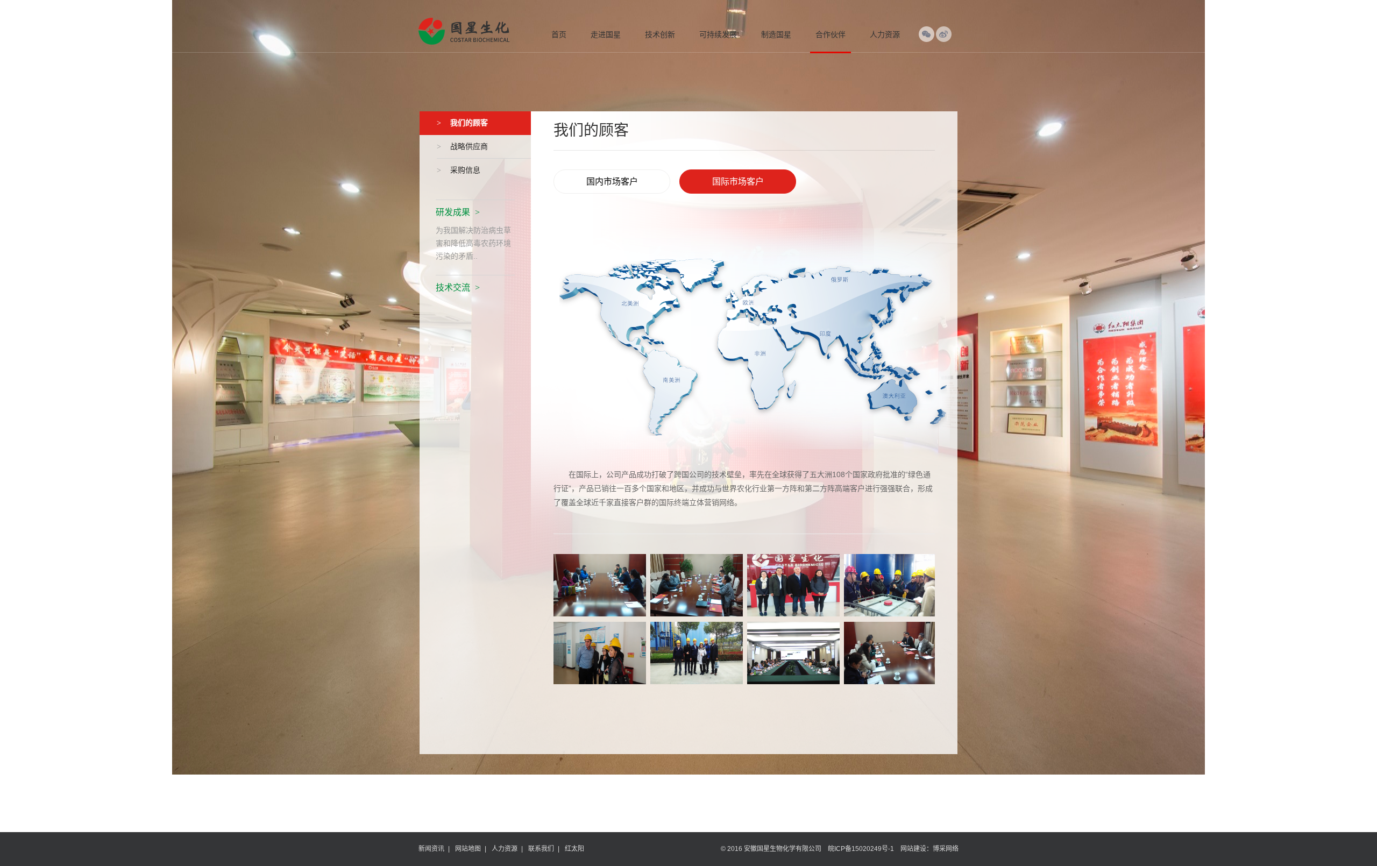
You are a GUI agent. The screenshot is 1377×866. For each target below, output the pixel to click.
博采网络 (946, 849)
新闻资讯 (431, 849)
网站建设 (913, 849)
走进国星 (606, 34)
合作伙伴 (830, 34)
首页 (558, 34)
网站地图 (468, 849)
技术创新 (660, 34)
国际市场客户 (738, 181)
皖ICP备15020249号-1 (861, 849)
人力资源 (885, 34)
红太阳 (574, 849)
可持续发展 (718, 34)
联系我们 (541, 849)
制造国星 (776, 34)
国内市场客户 (612, 181)
